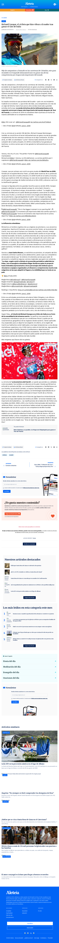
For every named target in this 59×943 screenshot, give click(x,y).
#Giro (3, 122)
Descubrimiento (10, 917)
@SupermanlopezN (30, 286)
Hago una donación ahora (12, 514)
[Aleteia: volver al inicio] (29, 3)
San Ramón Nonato (34, 6)
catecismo (5, 801)
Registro (12, 10)
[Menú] (11, 4)
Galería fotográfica (49, 344)
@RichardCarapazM (23, 122)
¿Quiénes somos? (28, 938)
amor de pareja (6, 856)
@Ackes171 (31, 282)
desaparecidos (6, 828)
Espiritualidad (9, 913)
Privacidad (50, 938)
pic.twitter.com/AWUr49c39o (46, 290)
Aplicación (24, 913)
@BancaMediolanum (19, 284)
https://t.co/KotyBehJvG (27, 290)
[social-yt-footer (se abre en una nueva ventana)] (25, 933)
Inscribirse (6, 491)
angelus (5, 775)
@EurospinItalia (17, 286)
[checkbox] (11, 698)
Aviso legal (36, 938)
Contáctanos (43, 938)
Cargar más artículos (29, 597)
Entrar (34, 538)
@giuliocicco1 (32, 284)
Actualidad (4, 17)
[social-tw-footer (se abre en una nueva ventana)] (31, 933)
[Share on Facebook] (45, 79)
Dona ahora (29, 10)
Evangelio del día (11, 672)
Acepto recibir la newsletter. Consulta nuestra (22, 487)
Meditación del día (12, 667)
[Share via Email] (54, 79)
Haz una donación (19, 938)
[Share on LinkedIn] (48, 79)
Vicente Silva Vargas (21, 29)
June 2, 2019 (25, 126)
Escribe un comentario (29, 544)
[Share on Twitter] (51, 79)
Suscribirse (30, 923)
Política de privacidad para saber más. (31, 487)
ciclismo (4, 455)
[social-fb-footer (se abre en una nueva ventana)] (28, 933)
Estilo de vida (9, 915)
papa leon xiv (6, 732)
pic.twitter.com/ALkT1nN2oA (41, 122)
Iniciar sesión (30, 927)
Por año (40, 911)
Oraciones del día (11, 678)
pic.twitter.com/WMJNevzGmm (25, 216)
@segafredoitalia (20, 282)
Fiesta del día (9, 661)
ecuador (11, 455)
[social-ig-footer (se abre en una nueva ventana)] (34, 933)
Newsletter (25, 911)
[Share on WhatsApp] (56, 79)
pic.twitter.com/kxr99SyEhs (39, 160)
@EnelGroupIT (15, 280)
